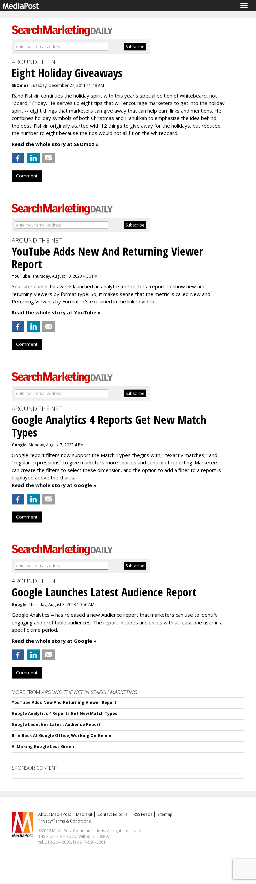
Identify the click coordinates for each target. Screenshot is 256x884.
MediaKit (84, 814)
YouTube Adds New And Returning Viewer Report (64, 702)
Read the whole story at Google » (54, 485)
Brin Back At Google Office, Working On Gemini (62, 735)
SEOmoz (20, 85)
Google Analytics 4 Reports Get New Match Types (65, 713)
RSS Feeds (143, 814)
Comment (26, 176)
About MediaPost (54, 814)
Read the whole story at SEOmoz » (55, 144)
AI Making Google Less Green (43, 746)
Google (19, 445)
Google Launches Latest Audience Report (56, 724)
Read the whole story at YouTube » (56, 312)
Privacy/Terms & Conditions (64, 821)
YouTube (21, 276)
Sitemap (165, 814)
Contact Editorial (113, 814)
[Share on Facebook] (18, 158)
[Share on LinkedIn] (33, 158)
